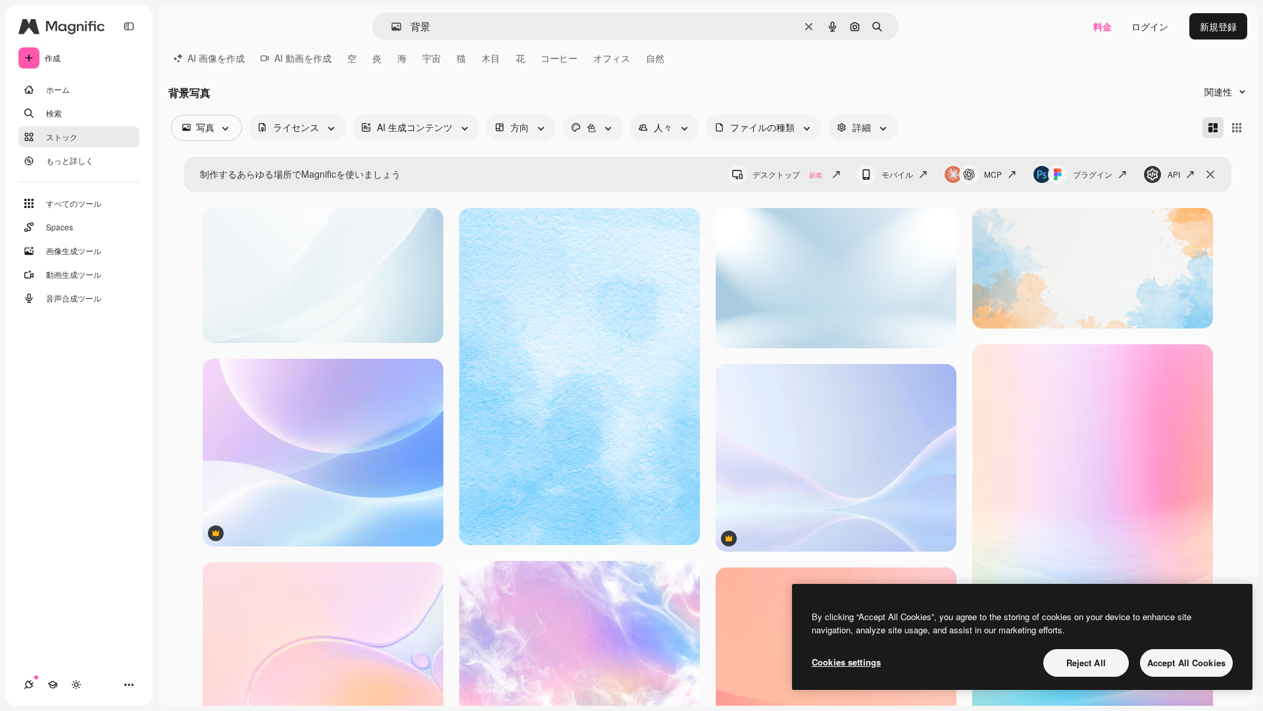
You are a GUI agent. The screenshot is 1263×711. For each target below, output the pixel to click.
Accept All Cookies (1186, 662)
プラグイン (1092, 174)
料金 (1102, 26)
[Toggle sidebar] (128, 26)
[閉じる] (1210, 174)
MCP (993, 174)
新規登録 (1218, 26)
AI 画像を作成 (216, 58)
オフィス (611, 58)
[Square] (1236, 127)
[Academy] (52, 684)
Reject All (1086, 662)
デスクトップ (787, 174)
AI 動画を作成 (303, 58)
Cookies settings (846, 662)
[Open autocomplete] (391, 27)
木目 (491, 58)
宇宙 (431, 58)
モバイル (897, 174)
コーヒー (559, 58)
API (1174, 174)
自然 (655, 58)
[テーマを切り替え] (76, 684)
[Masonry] (1213, 127)
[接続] (28, 684)
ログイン (1149, 26)
